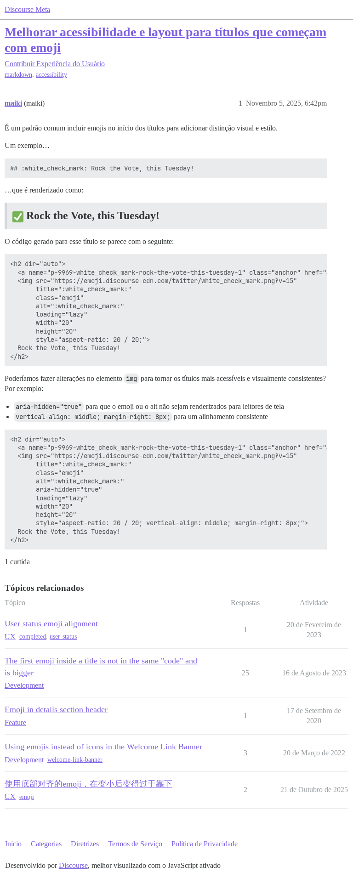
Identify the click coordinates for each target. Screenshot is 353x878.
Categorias (46, 844)
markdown (18, 74)
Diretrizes (85, 844)
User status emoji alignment (51, 623)
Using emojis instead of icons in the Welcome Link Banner (103, 746)
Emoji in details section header (56, 709)
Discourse (73, 865)
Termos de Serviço (135, 844)
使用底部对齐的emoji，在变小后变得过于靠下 (88, 783)
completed (32, 636)
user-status (63, 636)
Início (13, 844)
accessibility (51, 74)
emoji (26, 796)
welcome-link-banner (74, 759)
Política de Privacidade (204, 844)
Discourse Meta (27, 9)
